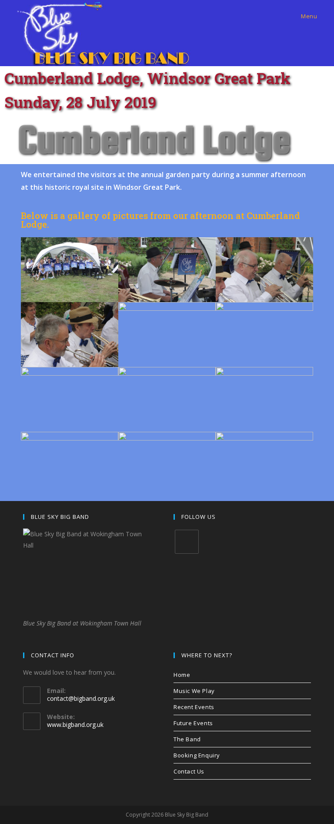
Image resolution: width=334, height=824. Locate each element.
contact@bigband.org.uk (81, 698)
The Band (187, 739)
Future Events (193, 723)
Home (182, 675)
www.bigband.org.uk (75, 724)
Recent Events (194, 707)
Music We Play (194, 691)
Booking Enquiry (197, 755)
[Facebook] (187, 542)
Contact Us (189, 771)
